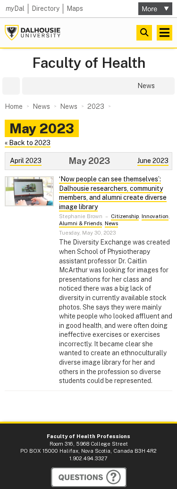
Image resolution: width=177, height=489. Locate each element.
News (111, 223)
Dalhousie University (32, 33)
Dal (15, 8)
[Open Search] (144, 33)
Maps (75, 8)
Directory (45, 8)
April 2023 (26, 160)
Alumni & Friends (80, 223)
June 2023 (153, 160)
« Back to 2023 (28, 143)
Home (14, 106)
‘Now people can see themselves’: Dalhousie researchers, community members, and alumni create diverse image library (113, 193)
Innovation (155, 216)
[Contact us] (88, 477)
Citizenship (125, 216)
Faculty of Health (88, 63)
